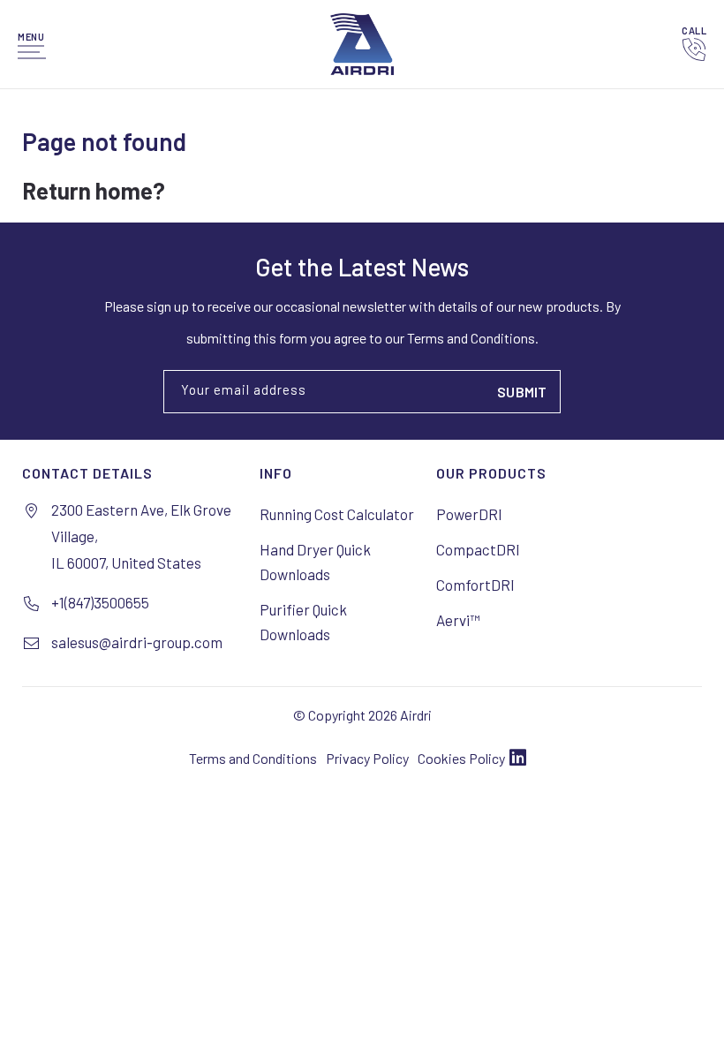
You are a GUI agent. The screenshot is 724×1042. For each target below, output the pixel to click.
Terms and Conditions (253, 758)
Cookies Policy (461, 758)
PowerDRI (469, 514)
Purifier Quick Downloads (303, 621)
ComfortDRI (475, 584)
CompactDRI (478, 549)
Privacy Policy (367, 758)
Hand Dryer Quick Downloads (315, 561)
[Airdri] (361, 44)
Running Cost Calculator (337, 514)
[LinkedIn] (517, 759)
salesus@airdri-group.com (136, 642)
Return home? (93, 190)
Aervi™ (457, 620)
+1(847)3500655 (100, 602)
